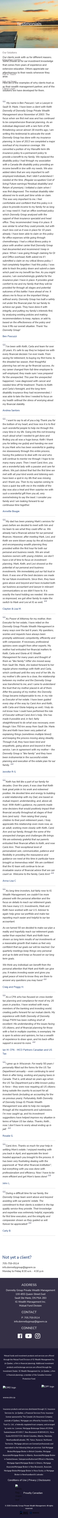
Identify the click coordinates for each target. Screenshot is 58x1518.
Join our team (9, 81)
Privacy (32, 1480)
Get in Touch (9, 74)
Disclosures (44, 1480)
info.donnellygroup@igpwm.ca (30, 1321)
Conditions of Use (17, 1480)
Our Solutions (9, 52)
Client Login (8, 88)
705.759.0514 (32, 1317)
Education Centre (11, 59)
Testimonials (9, 67)
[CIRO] (19, 1389)
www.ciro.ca (9, 1397)
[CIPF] (48, 1389)
